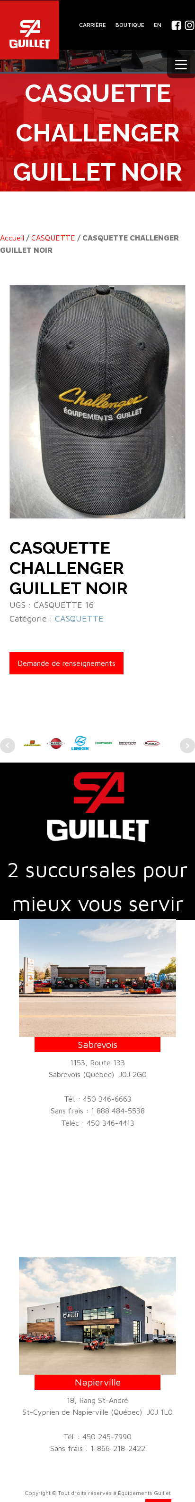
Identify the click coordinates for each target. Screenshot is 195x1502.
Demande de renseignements (66, 663)
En (157, 24)
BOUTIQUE (129, 24)
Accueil (12, 237)
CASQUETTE (53, 237)
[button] (169, 300)
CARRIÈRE (92, 24)
